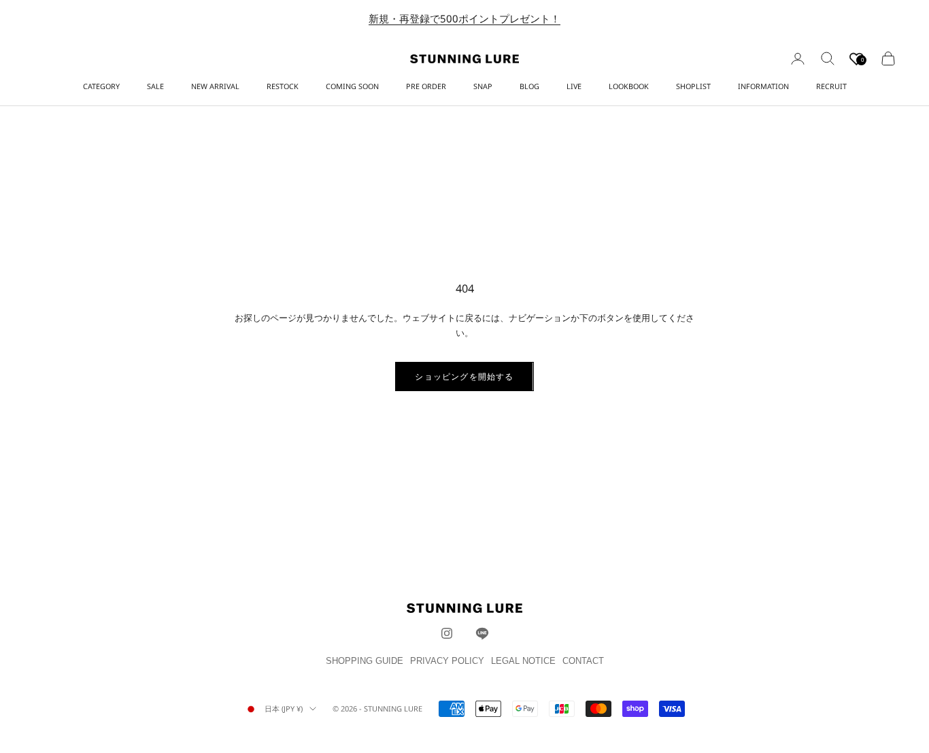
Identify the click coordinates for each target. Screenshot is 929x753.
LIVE (574, 86)
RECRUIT (831, 86)
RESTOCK (283, 86)
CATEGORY (101, 86)
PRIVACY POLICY (447, 661)
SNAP (482, 86)
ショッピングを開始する (464, 376)
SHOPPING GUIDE (364, 661)
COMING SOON (352, 86)
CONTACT (583, 661)
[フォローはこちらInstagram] (447, 633)
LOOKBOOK (629, 86)
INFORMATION (763, 86)
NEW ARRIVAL (215, 86)
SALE (155, 86)
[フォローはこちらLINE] (482, 633)
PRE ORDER (426, 86)
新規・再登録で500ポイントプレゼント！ (464, 18)
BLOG (529, 86)
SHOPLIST (693, 86)
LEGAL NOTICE (523, 661)
